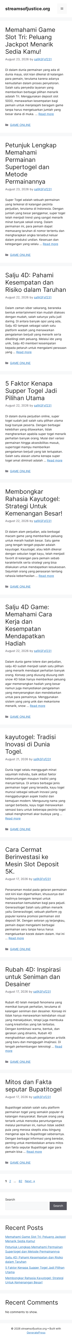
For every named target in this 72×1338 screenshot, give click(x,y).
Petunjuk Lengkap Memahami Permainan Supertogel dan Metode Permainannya (30, 163)
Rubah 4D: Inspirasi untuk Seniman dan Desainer (33, 977)
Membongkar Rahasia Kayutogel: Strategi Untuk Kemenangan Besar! (33, 502)
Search (10, 1199)
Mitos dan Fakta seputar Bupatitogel (33, 1085)
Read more (46, 114)
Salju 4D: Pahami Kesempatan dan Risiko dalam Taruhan (35, 282)
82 (21, 1181)
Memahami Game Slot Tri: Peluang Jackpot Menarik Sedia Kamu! (30, 40)
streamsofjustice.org (27, 8)
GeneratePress (36, 1332)
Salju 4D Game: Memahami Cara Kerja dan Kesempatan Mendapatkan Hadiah (28, 625)
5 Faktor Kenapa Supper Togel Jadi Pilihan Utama (31, 391)
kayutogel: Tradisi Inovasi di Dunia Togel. (30, 744)
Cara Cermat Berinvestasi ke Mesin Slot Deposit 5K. (32, 860)
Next (30, 1181)
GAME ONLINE (20, 125)
